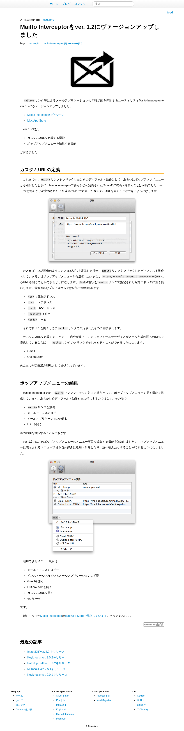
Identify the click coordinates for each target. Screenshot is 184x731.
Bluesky (141, 705)
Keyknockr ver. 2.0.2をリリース (47, 657)
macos (34, 43)
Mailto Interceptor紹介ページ (45, 114)
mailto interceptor (54, 43)
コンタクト (81, 3)
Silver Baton (62, 695)
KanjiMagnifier (104, 700)
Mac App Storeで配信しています (86, 615)
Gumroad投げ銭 (153, 624)
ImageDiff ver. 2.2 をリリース (46, 651)
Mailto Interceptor (51, 615)
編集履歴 (49, 20)
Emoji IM (61, 700)
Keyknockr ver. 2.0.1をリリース (47, 674)
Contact (141, 695)
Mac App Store (36, 120)
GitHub (140, 700)
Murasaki (61, 705)
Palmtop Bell (103, 695)
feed (170, 12)
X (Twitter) (142, 709)
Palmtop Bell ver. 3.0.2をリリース (48, 663)
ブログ (66, 3)
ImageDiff (61, 718)
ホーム (54, 3)
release (75, 43)
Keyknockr (61, 709)
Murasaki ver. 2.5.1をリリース (46, 668)
